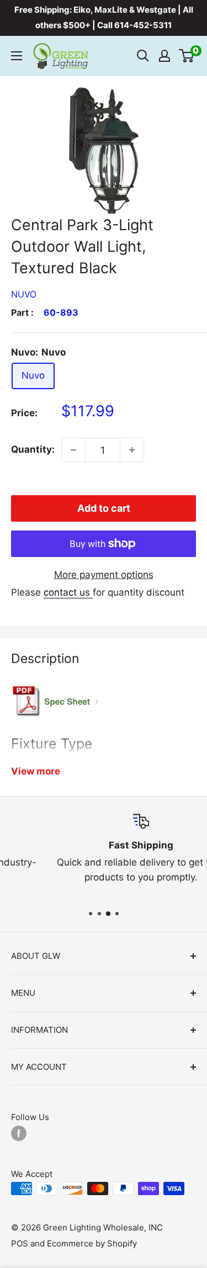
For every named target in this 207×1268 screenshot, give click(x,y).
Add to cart (103, 508)
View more (35, 771)
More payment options (103, 574)
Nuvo (23, 294)
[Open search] (143, 56)
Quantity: (33, 449)
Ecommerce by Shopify (92, 1243)
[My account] (164, 56)
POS (19, 1243)
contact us (68, 592)
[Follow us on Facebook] (18, 1134)
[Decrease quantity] (73, 449)
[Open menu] (16, 55)
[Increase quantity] (132, 449)
